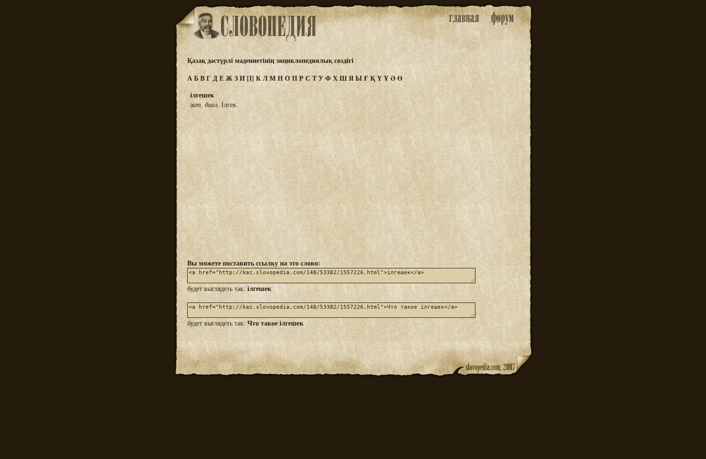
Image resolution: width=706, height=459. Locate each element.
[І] (250, 78)
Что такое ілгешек (275, 323)
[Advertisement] (353, 183)
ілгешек (259, 288)
